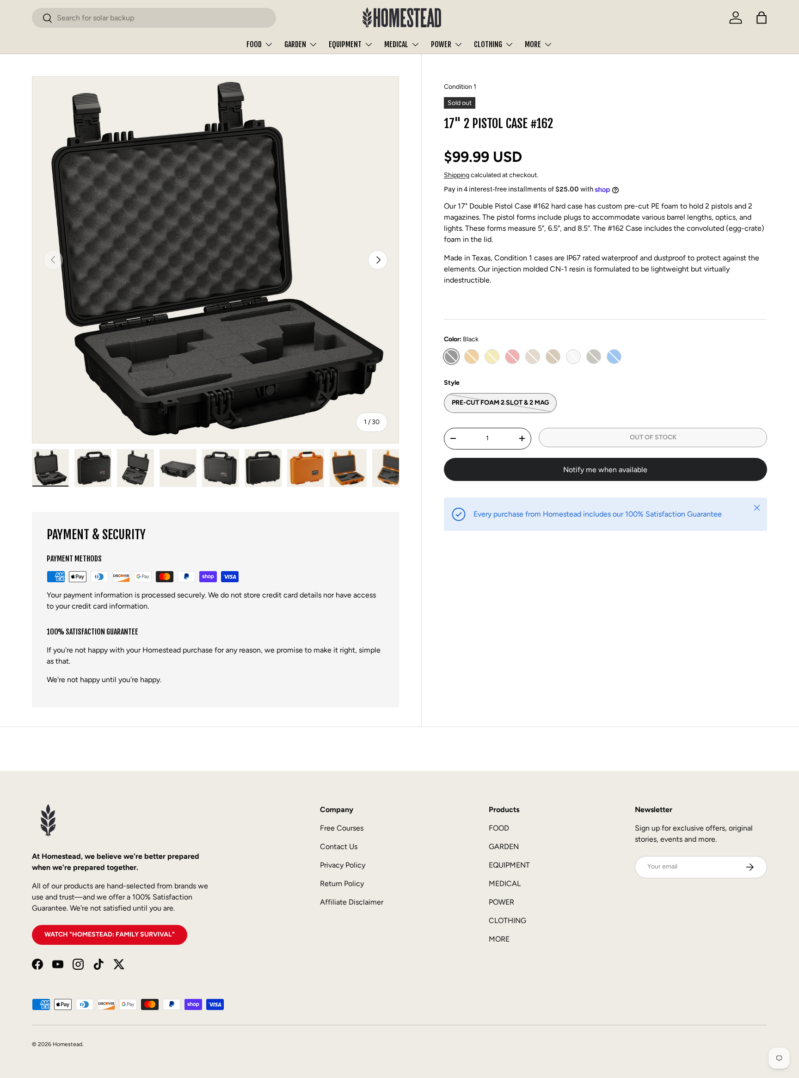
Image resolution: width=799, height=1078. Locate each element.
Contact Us (338, 846)
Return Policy (342, 883)
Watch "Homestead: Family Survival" (109, 934)
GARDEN (295, 44)
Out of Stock (653, 437)
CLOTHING (488, 44)
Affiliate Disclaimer (351, 902)
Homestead (67, 1044)
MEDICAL (396, 44)
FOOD (254, 44)
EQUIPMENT (345, 44)
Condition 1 (460, 87)
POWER (441, 44)
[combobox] (154, 18)
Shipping (456, 175)
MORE (533, 44)
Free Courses (341, 828)
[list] (215, 260)
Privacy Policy (342, 865)
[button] (761, 17)
